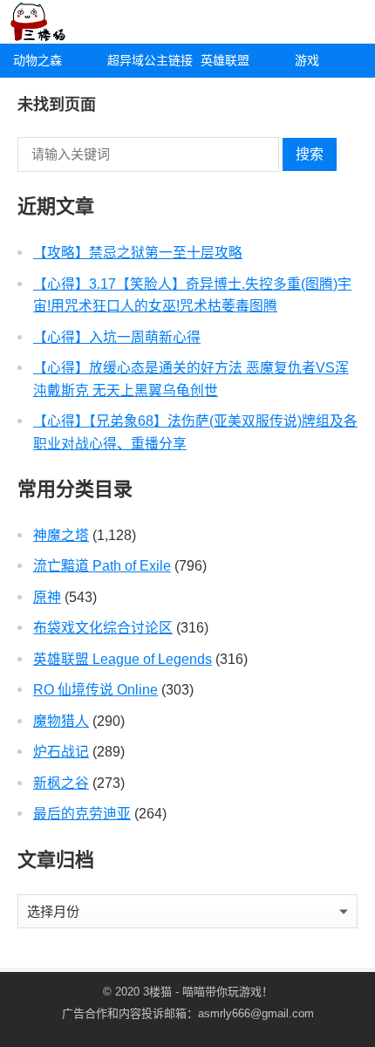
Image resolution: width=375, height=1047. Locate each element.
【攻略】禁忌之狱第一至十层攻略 (137, 252)
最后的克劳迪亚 (82, 813)
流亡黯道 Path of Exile (102, 565)
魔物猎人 (61, 721)
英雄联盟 (225, 60)
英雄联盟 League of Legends (122, 659)
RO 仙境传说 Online (95, 689)
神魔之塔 (61, 535)
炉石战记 (61, 751)
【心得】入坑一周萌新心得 (117, 337)
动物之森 (37, 60)
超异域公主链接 (147, 60)
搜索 (310, 154)
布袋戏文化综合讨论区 (103, 627)
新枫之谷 (61, 783)
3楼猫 (157, 991)
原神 (47, 597)
